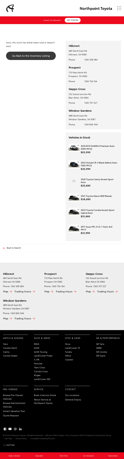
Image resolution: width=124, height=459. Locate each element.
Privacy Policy (21, 438)
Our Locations (72, 395)
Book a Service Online (45, 395)
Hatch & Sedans (13, 337)
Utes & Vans (72, 337)
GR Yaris (100, 343)
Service (39, 389)
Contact (70, 389)
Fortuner (38, 363)
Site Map (8, 438)
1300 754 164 (90, 81)
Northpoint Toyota (96, 8)
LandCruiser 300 (42, 379)
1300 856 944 (91, 124)
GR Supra (100, 355)
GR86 (99, 347)
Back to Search (14, 247)
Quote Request (11, 415)
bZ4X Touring (40, 351)
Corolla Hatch (10, 347)
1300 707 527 (90, 102)
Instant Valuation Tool (14, 410)
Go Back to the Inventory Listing (31, 55)
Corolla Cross (41, 371)
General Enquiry (73, 399)
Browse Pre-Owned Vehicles (13, 397)
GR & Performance (108, 337)
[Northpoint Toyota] (9, 8)
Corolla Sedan (10, 355)
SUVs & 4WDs (42, 337)
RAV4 (36, 343)
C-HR (36, 359)
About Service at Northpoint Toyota (43, 401)
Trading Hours (22, 291)
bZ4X (36, 347)
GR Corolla (101, 351)
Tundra (68, 351)
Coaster (69, 359)
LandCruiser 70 (72, 347)
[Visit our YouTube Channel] (10, 429)
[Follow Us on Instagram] (15, 429)
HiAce (68, 355)
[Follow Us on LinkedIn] (20, 429)
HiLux (67, 343)
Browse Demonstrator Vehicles (14, 404)
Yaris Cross (39, 367)
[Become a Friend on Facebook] (5, 429)
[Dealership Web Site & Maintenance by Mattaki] (9, 445)
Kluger (37, 375)
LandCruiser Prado (43, 355)
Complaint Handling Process (42, 438)
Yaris (5, 343)
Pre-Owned (10, 389)
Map (5, 291)
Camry (6, 351)
